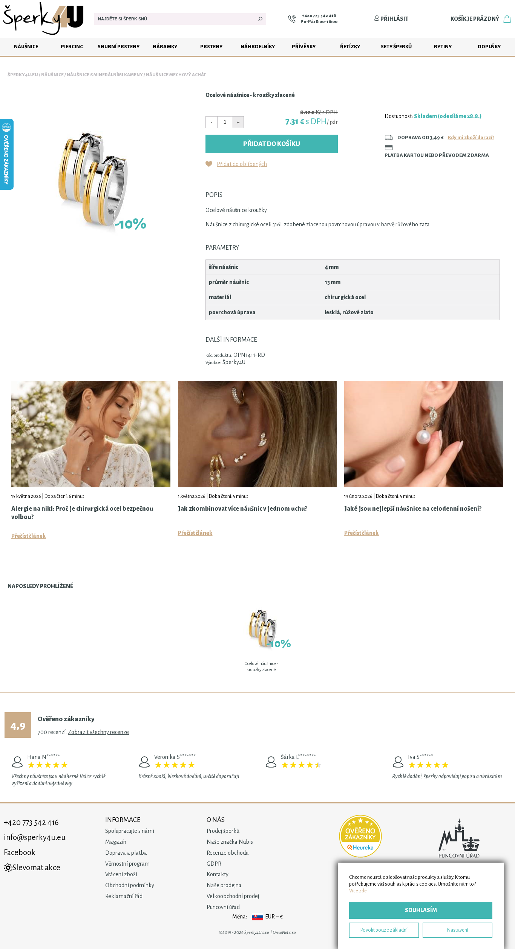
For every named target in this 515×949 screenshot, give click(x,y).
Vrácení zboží (121, 874)
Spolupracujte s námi (129, 831)
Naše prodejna (224, 885)
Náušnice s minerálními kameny (105, 74)
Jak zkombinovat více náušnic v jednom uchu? (242, 508)
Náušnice (26, 46)
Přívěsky (304, 46)
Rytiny (443, 46)
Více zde (358, 891)
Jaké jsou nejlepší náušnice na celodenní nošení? (412, 508)
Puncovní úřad (223, 907)
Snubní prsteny (118, 46)
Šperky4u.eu (23, 74)
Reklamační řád (124, 896)
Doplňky (489, 46)
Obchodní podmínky (129, 885)
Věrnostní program (127, 864)
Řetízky (350, 46)
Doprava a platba (126, 853)
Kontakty (217, 874)
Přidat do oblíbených (242, 164)
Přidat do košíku (271, 143)
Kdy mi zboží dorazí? (471, 137)
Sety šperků (396, 46)
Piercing (72, 46)
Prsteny (211, 46)
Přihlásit (394, 19)
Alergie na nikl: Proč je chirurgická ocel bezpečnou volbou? (82, 513)
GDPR (214, 864)
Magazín (115, 842)
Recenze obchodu (227, 853)
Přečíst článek (28, 536)
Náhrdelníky (258, 46)
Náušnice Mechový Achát (176, 74)
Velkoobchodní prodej (233, 896)
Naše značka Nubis (230, 842)
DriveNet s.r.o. (284, 932)
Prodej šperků (223, 831)
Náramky (165, 46)
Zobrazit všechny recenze (98, 732)
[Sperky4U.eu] (44, 36)
